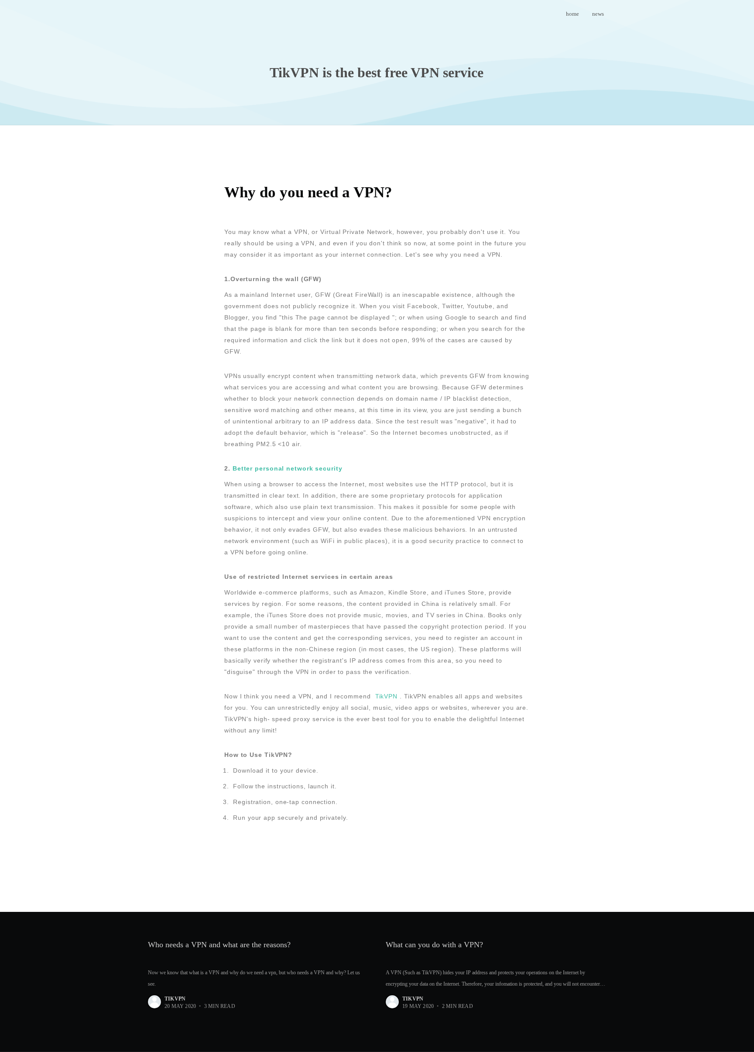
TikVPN (386, 696)
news (598, 13)
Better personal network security (288, 468)
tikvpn (175, 999)
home (572, 13)
